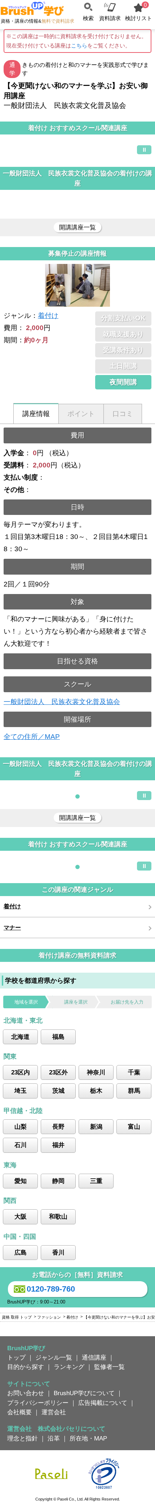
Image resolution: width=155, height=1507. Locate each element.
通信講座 (94, 1357)
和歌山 (58, 1216)
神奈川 (96, 1072)
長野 (58, 1126)
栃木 (96, 1090)
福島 (58, 1036)
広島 (20, 1252)
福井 (58, 1145)
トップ (16, 1357)
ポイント (81, 413)
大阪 (20, 1216)
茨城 (58, 1090)
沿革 (54, 1438)
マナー (12, 927)
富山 (134, 1126)
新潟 (96, 1126)
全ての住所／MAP (32, 736)
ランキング (69, 1367)
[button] (77, 796)
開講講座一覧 (77, 227)
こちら (79, 45)
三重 (96, 1181)
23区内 (20, 1072)
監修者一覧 (109, 1367)
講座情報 (36, 413)
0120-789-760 (51, 1288)
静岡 (58, 1181)
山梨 (20, 1126)
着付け (48, 315)
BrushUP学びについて (84, 1393)
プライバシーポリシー (37, 1402)
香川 (58, 1252)
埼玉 (20, 1090)
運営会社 (53, 1412)
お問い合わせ (25, 1393)
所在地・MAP (88, 1438)
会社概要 (19, 1412)
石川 (20, 1145)
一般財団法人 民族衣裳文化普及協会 (62, 701)
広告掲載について (102, 1402)
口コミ (123, 413)
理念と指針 (22, 1438)
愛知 (20, 1181)
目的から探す (25, 1367)
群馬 (134, 1090)
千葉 (134, 1072)
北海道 (20, 1036)
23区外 (58, 1072)
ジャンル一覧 (53, 1357)
